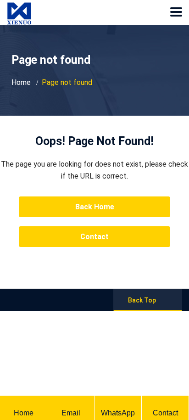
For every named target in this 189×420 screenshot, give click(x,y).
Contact (94, 236)
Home (21, 82)
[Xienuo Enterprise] (19, 6)
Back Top (142, 300)
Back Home (94, 206)
